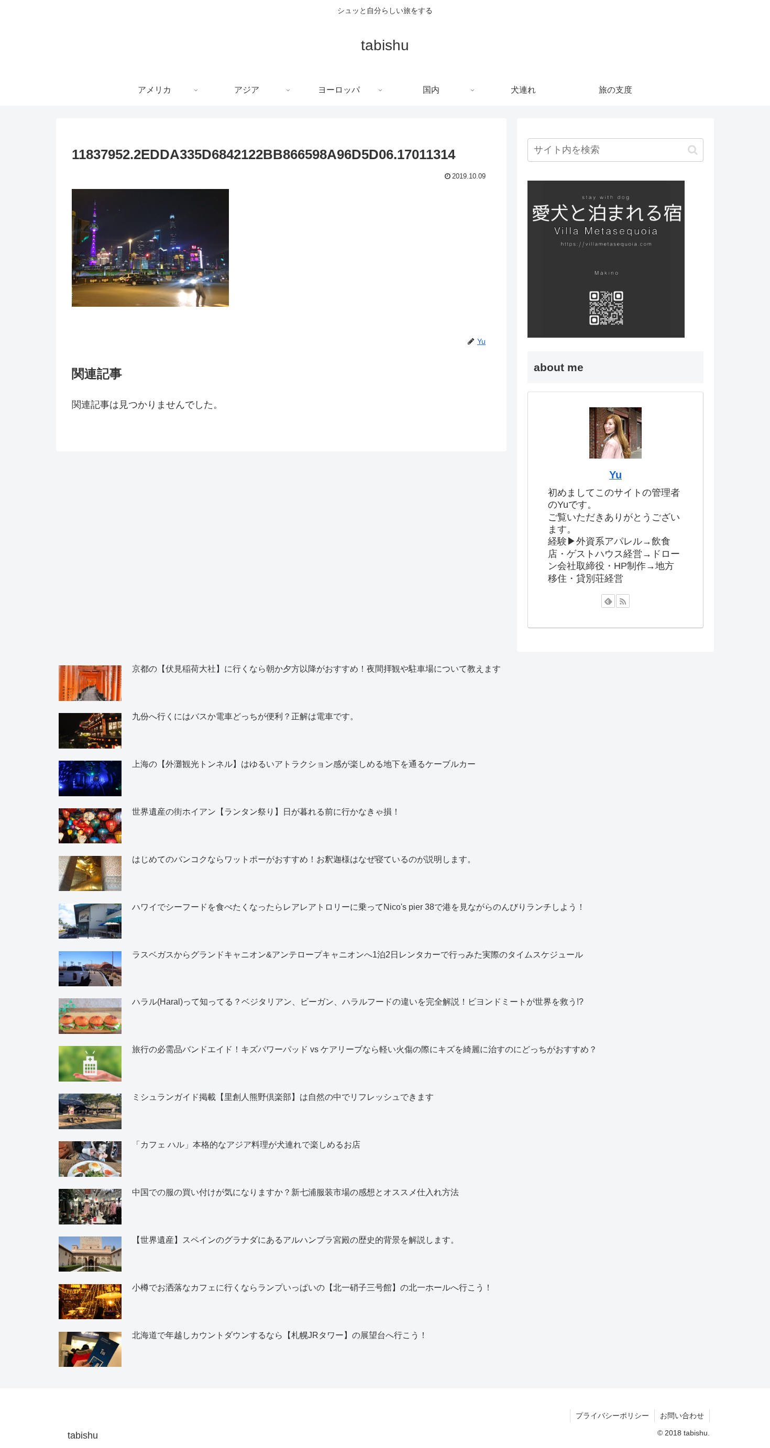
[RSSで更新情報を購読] (623, 601)
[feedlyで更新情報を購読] (608, 601)
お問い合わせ (682, 1415)
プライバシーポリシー (612, 1415)
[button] (693, 150)
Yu (615, 475)
